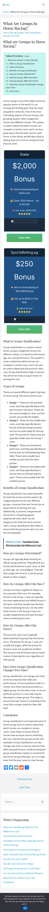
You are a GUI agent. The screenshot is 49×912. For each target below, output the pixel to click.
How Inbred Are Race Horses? (17, 836)
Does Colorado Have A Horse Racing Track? (24, 854)
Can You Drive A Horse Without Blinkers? (23, 873)
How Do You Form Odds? (15, 859)
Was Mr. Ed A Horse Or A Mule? (18, 863)
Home (6, 11)
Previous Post (24, 779)
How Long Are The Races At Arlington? (22, 849)
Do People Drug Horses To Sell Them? (22, 868)
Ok (25, 908)
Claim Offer (24, 238)
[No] (45, 902)
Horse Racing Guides (13, 32)
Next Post (24, 787)
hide (26, 56)
